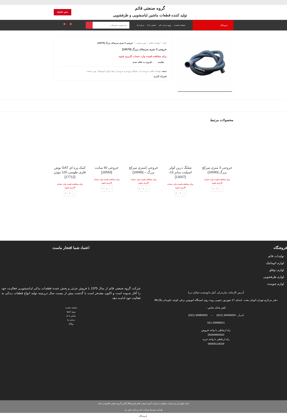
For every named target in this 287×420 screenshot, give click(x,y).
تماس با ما (71, 316)
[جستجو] (89, 25)
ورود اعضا (71, 311)
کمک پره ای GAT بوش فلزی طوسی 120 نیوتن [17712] (70, 172)
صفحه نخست (71, 307)
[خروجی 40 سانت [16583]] (107, 141)
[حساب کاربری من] (55, 25)
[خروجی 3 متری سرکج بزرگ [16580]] (217, 141)
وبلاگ (71, 324)
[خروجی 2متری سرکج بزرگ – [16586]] (143, 141)
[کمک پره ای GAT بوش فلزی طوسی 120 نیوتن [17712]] (70, 141)
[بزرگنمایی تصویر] (227, 87)
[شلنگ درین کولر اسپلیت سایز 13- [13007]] (180, 141)
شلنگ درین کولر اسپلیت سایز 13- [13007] (180, 172)
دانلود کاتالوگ (62, 12)
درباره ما (71, 320)
